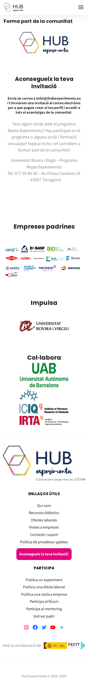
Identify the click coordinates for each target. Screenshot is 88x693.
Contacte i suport (44, 534)
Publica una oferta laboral (44, 587)
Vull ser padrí (44, 616)
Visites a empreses (44, 527)
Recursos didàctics (44, 512)
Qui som (44, 505)
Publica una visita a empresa (44, 594)
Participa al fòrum (44, 601)
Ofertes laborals (44, 520)
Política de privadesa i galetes (44, 542)
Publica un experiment (44, 579)
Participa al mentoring (44, 608)
